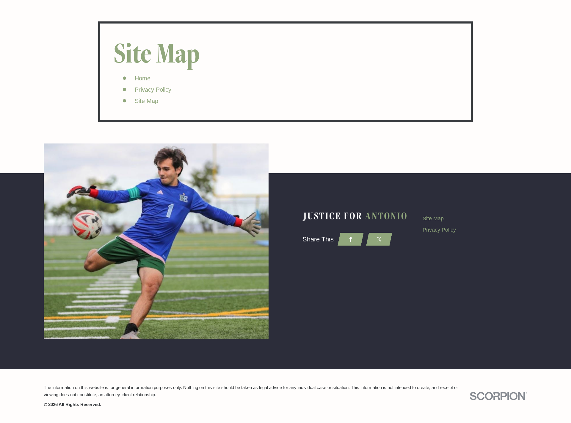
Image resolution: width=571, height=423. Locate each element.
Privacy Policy (153, 89)
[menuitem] (475, 218)
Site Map (146, 101)
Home (142, 78)
